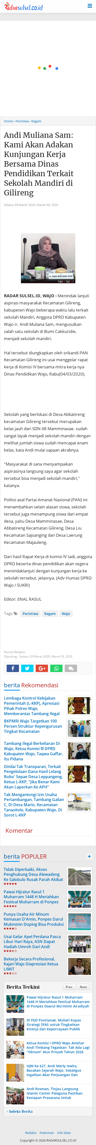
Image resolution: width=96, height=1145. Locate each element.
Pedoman (47, 1132)
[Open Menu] (90, 5)
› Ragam (35, 121)
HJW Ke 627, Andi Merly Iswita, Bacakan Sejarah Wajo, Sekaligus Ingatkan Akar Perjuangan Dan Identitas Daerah (54, 1073)
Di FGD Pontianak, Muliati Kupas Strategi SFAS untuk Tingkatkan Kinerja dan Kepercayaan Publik (54, 1024)
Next (83, 987)
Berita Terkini (22, 987)
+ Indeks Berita (19, 1112)
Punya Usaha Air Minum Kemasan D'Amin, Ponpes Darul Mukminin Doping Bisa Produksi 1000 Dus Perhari (34, 921)
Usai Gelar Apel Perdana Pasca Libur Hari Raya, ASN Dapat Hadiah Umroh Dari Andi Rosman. (32, 944)
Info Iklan (64, 1132)
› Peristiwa (21, 121)
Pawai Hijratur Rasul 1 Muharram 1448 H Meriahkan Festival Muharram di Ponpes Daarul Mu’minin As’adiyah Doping (31, 902)
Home (8, 121)
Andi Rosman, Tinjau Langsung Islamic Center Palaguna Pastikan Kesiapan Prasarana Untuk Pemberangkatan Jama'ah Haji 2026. (57, 1095)
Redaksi (30, 1132)
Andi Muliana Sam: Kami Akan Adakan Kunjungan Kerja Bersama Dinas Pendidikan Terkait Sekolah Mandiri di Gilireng (39, 163)
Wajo (66, 613)
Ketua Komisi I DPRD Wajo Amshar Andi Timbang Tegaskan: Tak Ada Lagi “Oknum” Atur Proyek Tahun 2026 (58, 1047)
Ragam (50, 613)
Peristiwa (30, 613)
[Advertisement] (48, 69)
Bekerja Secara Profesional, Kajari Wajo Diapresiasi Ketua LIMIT (31, 964)
